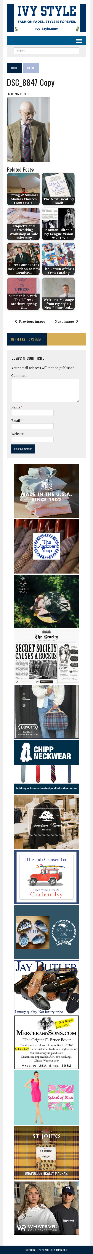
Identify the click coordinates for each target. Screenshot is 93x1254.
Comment (19, 375)
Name (16, 407)
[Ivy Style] (46, 18)
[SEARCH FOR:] (46, 50)
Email (16, 420)
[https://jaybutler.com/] (46, 1011)
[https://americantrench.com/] (46, 846)
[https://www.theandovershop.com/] (46, 570)
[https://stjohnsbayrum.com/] (46, 1176)
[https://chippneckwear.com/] (46, 791)
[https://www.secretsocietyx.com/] (46, 680)
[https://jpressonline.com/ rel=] (46, 515)
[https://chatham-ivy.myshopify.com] (46, 901)
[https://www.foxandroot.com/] (46, 625)
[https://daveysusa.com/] (46, 735)
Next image (64, 321)
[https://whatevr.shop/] (46, 1231)
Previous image (32, 321)
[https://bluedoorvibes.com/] (46, 956)
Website (17, 433)
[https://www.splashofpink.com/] (46, 1121)
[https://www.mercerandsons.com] (46, 1066)
